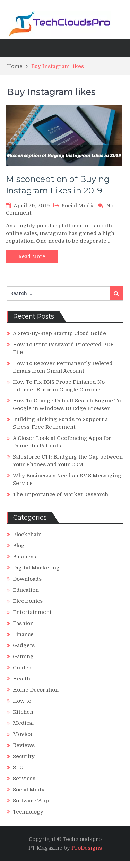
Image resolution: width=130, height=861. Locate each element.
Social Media (78, 205)
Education (26, 590)
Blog (19, 545)
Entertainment (32, 612)
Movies (22, 734)
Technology (28, 812)
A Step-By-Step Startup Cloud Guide (59, 333)
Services (24, 778)
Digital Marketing (36, 568)
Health (21, 679)
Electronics (28, 601)
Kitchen (23, 712)
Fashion (23, 623)
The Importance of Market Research (60, 494)
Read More (31, 256)
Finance (23, 634)
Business (24, 557)
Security (24, 756)
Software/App (31, 801)
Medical (23, 723)
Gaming (23, 656)
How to (22, 701)
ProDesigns (86, 848)
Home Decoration (36, 690)
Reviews (24, 745)
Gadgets (24, 645)
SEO (18, 767)
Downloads (27, 579)
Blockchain (27, 534)
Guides (22, 667)
